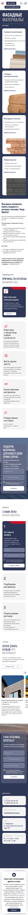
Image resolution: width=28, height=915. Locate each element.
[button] (12, 7)
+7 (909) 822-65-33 (11, 803)
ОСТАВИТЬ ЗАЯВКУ (14, 565)
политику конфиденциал (15, 561)
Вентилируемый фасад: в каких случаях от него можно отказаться (12, 702)
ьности (21, 561)
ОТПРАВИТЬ (13, 488)
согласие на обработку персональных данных (14, 483)
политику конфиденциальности (16, 484)
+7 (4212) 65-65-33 (14, 264)
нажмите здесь (13, 907)
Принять (14, 910)
